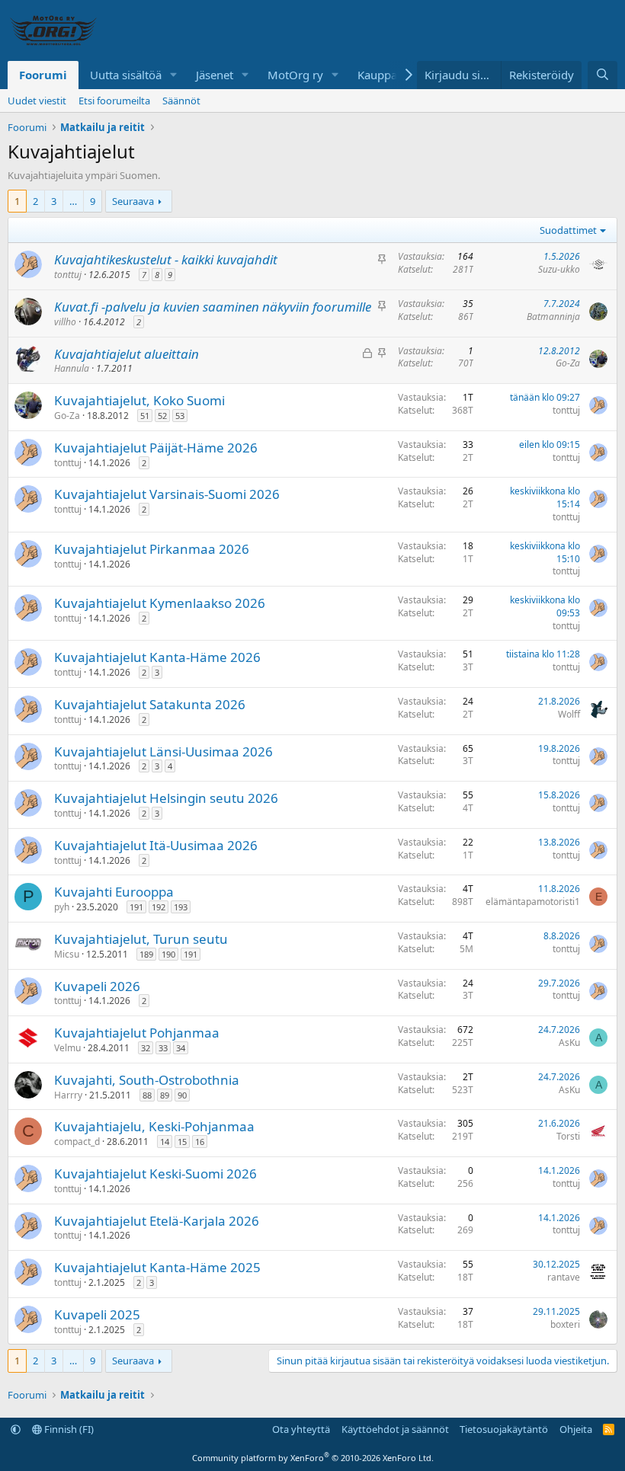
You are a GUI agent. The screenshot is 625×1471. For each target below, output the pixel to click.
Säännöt (181, 100)
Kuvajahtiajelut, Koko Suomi (139, 400)
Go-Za (568, 363)
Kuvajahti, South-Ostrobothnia (146, 1080)
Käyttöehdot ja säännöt (395, 1429)
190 (168, 954)
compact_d (77, 1141)
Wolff (569, 714)
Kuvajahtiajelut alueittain (126, 354)
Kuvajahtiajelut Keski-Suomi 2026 (155, 1173)
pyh (61, 906)
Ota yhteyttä (301, 1429)
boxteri (565, 1324)
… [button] (73, 201)
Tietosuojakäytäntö (504, 1429)
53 (179, 415)
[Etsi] (602, 75)
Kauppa (377, 74)
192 (158, 907)
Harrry (68, 1095)
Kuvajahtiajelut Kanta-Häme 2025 (157, 1267)
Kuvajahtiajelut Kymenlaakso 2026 (159, 603)
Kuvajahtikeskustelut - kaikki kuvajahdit (165, 259)
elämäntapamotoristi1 (533, 901)
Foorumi (43, 74)
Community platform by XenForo (313, 1457)
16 (199, 1141)
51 (144, 415)
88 (147, 1095)
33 (163, 1048)
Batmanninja (553, 316)
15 (182, 1141)
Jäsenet (214, 74)
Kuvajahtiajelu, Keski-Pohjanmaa (154, 1126)
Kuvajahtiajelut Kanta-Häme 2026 (157, 657)
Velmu (67, 1047)
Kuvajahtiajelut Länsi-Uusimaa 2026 (163, 751)
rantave (563, 1277)
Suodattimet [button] (568, 230)
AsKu (569, 1042)
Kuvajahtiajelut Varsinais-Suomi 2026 (167, 494)
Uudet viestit (37, 100)
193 (181, 907)
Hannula (71, 368)
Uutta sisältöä (126, 74)
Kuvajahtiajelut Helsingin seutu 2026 (166, 798)
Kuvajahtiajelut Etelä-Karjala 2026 (156, 1221)
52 (162, 415)
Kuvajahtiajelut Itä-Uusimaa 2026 (156, 845)
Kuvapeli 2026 (97, 986)
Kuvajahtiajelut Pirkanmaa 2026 (151, 549)
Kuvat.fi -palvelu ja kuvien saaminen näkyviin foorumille (212, 306)
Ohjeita (575, 1429)
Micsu (66, 954)
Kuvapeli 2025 (97, 1314)
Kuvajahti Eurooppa (114, 891)
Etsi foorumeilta (114, 100)
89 (164, 1095)
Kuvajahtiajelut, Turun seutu (141, 939)
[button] (173, 75)
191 (136, 907)
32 (145, 1048)
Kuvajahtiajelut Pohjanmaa (137, 1032)
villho (65, 321)
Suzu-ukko (559, 269)
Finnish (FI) (68, 1429)
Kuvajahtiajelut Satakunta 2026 (149, 704)
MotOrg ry (295, 74)
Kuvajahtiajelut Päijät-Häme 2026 (156, 447)
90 (182, 1095)
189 (146, 954)
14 (164, 1141)
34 (180, 1048)
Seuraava (133, 201)
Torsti (568, 1136)
